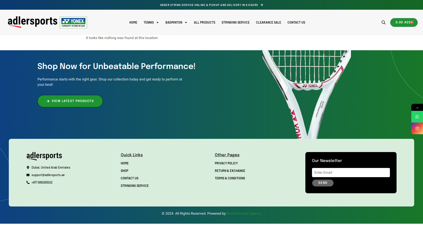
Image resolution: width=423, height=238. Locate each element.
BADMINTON (173, 22)
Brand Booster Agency (244, 213)
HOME (133, 22)
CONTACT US (296, 22)
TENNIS (149, 22)
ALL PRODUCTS (204, 22)
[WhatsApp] (417, 117)
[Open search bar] (383, 22)
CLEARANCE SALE (268, 22)
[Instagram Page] (417, 128)
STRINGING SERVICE (236, 22)
